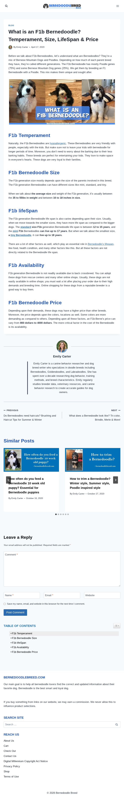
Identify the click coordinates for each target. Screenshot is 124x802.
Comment (11, 554)
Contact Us (10, 756)
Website (90, 595)
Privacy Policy (12, 766)
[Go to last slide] (8, 480)
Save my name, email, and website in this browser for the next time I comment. (46, 603)
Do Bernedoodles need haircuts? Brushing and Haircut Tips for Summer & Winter (30, 415)
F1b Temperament (22, 633)
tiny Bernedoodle (21, 235)
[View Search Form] (6, 6)
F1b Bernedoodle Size (24, 638)
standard (25, 227)
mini (15, 231)
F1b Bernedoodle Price (25, 652)
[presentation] (31, 460)
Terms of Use (11, 776)
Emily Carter (22, 47)
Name (9, 595)
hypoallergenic (58, 143)
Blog (11, 25)
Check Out (10, 751)
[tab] (56, 514)
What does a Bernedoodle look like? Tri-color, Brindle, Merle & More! (94, 415)
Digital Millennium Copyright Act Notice (26, 761)
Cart (6, 745)
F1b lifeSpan (19, 642)
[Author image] (10, 47)
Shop (6, 771)
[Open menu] (117, 6)
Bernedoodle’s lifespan (100, 244)
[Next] (115, 480)
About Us (9, 740)
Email (49, 595)
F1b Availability (20, 647)
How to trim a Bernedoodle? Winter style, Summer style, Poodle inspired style (90, 483)
